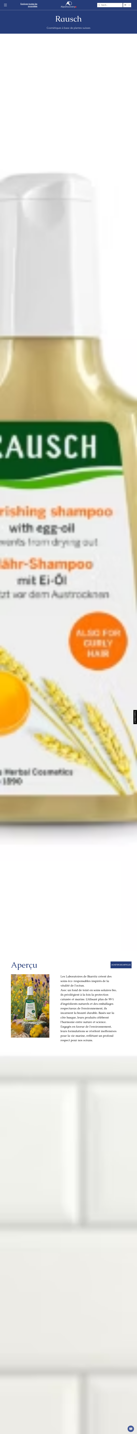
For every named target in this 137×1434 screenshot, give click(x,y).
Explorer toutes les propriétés (28, 5)
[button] (5, 5)
